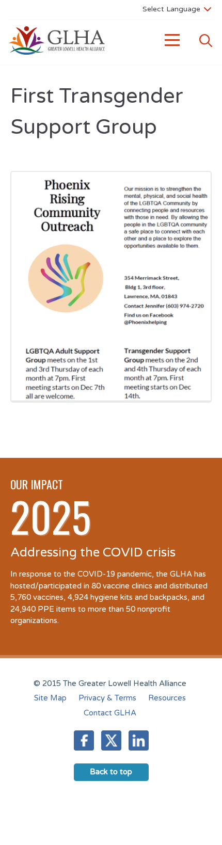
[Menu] (172, 40)
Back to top (111, 771)
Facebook (84, 740)
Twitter (111, 740)
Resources (167, 698)
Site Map (50, 698)
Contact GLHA (110, 713)
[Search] (205, 40)
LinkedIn (139, 740)
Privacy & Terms (107, 698)
